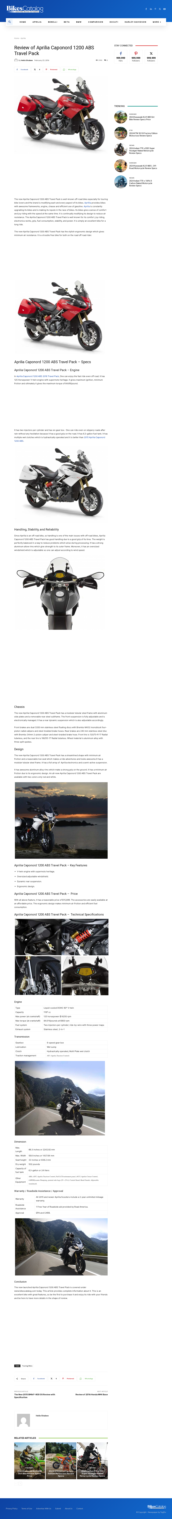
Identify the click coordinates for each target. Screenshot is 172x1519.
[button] (10, 22)
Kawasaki (29, 1468)
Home (16, 38)
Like (120, 52)
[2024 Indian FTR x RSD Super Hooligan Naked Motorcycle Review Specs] (92, 1460)
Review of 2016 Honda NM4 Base (92, 1394)
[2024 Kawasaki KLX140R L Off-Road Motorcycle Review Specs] (120, 165)
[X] (160, 9)
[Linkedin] (150, 9)
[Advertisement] (61, 176)
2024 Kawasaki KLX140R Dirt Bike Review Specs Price (29, 1473)
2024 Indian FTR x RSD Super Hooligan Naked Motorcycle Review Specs (92, 1473)
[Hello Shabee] (16, 60)
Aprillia (87, 202)
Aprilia (23, 38)
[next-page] (20, 1483)
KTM (60, 1468)
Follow (136, 52)
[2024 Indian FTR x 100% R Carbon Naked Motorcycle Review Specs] (120, 181)
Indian (92, 1468)
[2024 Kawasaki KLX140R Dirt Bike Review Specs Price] (29, 1460)
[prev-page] (16, 1483)
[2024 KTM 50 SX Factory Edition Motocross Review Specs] (61, 1460)
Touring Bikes (27, 1366)
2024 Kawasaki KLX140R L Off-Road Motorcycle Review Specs (143, 167)
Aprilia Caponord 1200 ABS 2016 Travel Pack (38, 376)
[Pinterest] (155, 9)
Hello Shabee (27, 60)
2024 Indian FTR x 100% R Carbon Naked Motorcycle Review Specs (140, 183)
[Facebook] (146, 9)
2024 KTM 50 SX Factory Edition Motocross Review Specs (61, 1473)
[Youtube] (164, 9)
